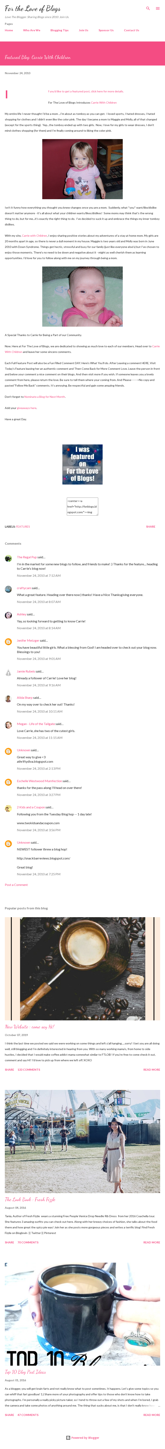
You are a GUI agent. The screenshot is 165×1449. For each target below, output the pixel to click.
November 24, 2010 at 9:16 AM (39, 685)
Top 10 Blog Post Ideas (25, 1372)
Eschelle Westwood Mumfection (39, 781)
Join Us (83, 30)
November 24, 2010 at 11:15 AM (40, 737)
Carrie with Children (34, 235)
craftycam (24, 588)
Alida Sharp (25, 697)
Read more (151, 1069)
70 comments (28, 1242)
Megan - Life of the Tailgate (36, 724)
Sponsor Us (106, 30)
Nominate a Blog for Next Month (44, 396)
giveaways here (26, 408)
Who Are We (31, 30)
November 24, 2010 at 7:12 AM (39, 575)
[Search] (148, 7)
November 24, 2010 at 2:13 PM (39, 768)
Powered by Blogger (85, 1438)
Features (23, 526)
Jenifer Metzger (28, 640)
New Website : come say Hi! (29, 1027)
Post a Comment (16, 885)
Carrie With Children (104, 102)
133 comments (29, 1069)
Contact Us (131, 30)
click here (97, 91)
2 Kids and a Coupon (31, 807)
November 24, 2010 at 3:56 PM (39, 830)
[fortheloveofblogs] (82, 483)
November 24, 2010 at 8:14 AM (39, 628)
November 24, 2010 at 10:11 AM (40, 711)
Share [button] (150, 526)
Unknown (23, 750)
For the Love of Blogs (33, 8)
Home (9, 30)
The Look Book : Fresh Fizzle (30, 1199)
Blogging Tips (60, 30)
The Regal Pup (27, 557)
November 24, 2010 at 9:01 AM (39, 658)
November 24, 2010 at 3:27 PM (39, 795)
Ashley (21, 614)
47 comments (28, 1415)
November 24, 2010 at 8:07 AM (39, 602)
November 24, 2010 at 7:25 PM (39, 874)
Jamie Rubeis (26, 671)
